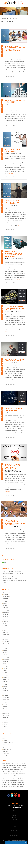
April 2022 (5, 605)
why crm (22, 786)
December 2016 (6, 693)
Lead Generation (7, 749)
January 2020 (6, 636)
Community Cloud (14, 835)
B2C (9, 763)
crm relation (17, 769)
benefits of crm (13, 763)
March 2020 (5, 632)
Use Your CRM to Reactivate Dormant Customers (14, 584)
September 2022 (6, 596)
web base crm (21, 784)
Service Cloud (14, 828)
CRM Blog (9, 470)
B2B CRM (6, 763)
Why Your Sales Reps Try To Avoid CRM (14, 360)
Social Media (6, 753)
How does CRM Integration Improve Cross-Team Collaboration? (15, 48)
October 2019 (6, 641)
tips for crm (7, 784)
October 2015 (6, 719)
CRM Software (22, 771)
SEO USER (13, 103)
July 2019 (5, 647)
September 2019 (6, 643)
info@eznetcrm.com (16, 807)
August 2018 (5, 666)
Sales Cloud (14, 830)
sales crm (12, 782)
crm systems (22, 773)
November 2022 (6, 592)
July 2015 (5, 724)
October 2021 (6, 616)
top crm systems (14, 784)
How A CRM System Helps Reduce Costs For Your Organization (14, 466)
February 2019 (6, 656)
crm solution (4, 773)
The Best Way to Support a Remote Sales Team (13, 202)
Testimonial (14, 819)
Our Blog (14, 813)
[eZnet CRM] (14, 4)
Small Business (18, 782)
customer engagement (14, 775)
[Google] (4, 562)
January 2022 (6, 610)
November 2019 (6, 639)
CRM (5, 470)
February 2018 (6, 677)
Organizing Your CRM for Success (15, 101)
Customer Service (8, 258)
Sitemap (14, 822)
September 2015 (6, 721)
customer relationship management (16, 777)
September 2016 (6, 699)
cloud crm (9, 765)
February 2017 (6, 690)
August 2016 (5, 701)
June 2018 (5, 670)
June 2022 (5, 601)
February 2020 (6, 634)
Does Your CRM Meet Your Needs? (14, 150)
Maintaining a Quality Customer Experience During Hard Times (13, 254)
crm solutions (11, 773)
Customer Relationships (15, 470)
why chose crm (16, 786)
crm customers (7, 767)
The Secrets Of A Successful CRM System (12, 571)
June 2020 (5, 627)
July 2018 (5, 668)
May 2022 (5, 603)
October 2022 (6, 594)
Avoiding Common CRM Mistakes (13, 409)
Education (5, 746)
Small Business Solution (14, 833)
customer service (16, 778)
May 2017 (5, 686)
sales (9, 782)
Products (14, 826)
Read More (12, 73)
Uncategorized (7, 52)
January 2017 (6, 692)
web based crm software (7, 786)
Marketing (5, 751)
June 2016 (5, 704)
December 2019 (6, 638)
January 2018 (6, 679)
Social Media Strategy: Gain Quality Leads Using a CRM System (15, 522)
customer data (5, 775)
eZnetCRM (13, 52)
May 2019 (5, 650)
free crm (6, 780)
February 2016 (6, 712)
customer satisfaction (7, 778)
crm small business (14, 771)
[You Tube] (6, 562)
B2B (3, 763)
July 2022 (5, 600)
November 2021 (6, 614)
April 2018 (5, 674)
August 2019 (5, 645)
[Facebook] (2, 562)
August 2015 (5, 722)
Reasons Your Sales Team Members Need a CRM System (15, 308)
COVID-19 (14, 765)
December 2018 (6, 659)
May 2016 (5, 706)
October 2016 (6, 697)
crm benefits (21, 765)
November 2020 (6, 618)
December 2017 (6, 681)
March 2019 (5, 654)
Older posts (4, 555)
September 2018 (6, 665)
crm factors (13, 767)
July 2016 (5, 702)
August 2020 (5, 623)
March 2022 (5, 607)
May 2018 (5, 672)
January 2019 (6, 657)
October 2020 (6, 620)
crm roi (8, 771)
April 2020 (5, 630)
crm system (16, 773)
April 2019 (5, 652)
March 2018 (5, 675)
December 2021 (6, 612)
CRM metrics (12, 769)
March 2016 (5, 710)
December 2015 (6, 715)
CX (20, 778)
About (14, 810)
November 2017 (6, 683)
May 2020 (5, 629)
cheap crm (19, 763)
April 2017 (5, 688)
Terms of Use (14, 815)
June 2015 (5, 726)
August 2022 (5, 598)
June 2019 (5, 648)
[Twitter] (3, 562)
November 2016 (6, 695)
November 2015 (6, 717)
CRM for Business (20, 767)
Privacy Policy (14, 817)
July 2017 (5, 684)
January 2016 (6, 713)
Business (5, 737)
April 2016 (5, 708)
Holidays (5, 747)
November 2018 (6, 661)
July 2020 (5, 625)
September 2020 (6, 621)
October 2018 (6, 663)
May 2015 (5, 728)
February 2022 (6, 609)
